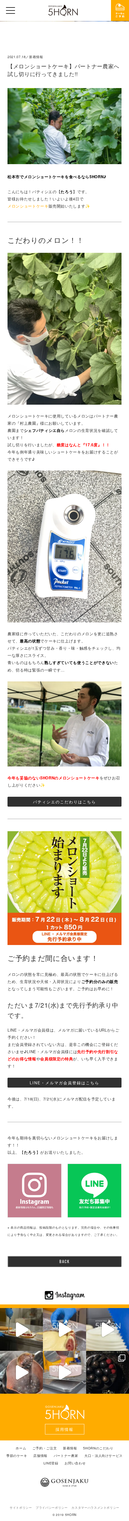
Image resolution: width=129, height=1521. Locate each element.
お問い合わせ (75, 1463)
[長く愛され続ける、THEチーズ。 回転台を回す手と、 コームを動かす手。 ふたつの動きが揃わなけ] (107, 1329)
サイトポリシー (21, 1507)
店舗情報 (40, 1455)
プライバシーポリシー (52, 1507)
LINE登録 (51, 1463)
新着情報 (70, 1448)
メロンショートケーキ (28, 206)
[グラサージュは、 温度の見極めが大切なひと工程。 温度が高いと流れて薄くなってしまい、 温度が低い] (64, 1372)
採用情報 (65, 1429)
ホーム (21, 1448)
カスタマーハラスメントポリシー (95, 1507)
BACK (64, 1261)
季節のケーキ (16, 1455)
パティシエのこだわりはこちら (64, 802)
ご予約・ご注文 (44, 1448)
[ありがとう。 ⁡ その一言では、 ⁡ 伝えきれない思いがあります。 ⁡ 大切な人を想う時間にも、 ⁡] (107, 1372)
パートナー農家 (66, 1455)
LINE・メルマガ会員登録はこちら (64, 1082)
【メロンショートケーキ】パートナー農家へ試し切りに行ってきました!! (63, 70)
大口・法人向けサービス (103, 1455)
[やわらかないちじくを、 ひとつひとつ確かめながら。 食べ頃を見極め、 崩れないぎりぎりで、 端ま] (64, 1329)
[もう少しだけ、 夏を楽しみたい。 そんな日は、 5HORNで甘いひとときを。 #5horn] (21, 1329)
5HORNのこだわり (98, 1448)
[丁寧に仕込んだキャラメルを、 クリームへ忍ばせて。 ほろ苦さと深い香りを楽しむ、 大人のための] (21, 1372)
